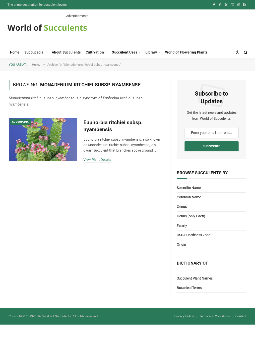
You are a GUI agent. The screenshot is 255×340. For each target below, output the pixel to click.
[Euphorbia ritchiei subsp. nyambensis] (43, 139)
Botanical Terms (189, 288)
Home (15, 52)
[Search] (245, 52)
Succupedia (34, 52)
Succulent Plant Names (195, 278)
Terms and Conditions (214, 316)
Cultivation (95, 52)
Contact (240, 316)
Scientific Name (189, 188)
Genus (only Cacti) (191, 216)
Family (182, 225)
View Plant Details (97, 160)
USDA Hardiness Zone (193, 235)
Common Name (189, 197)
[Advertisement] (157, 29)
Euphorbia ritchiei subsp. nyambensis (113, 126)
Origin (181, 244)
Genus (182, 207)
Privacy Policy (184, 316)
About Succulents (66, 52)
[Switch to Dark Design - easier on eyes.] (238, 52)
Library (151, 52)
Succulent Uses (124, 52)
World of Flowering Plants (186, 52)
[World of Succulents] (47, 27)
